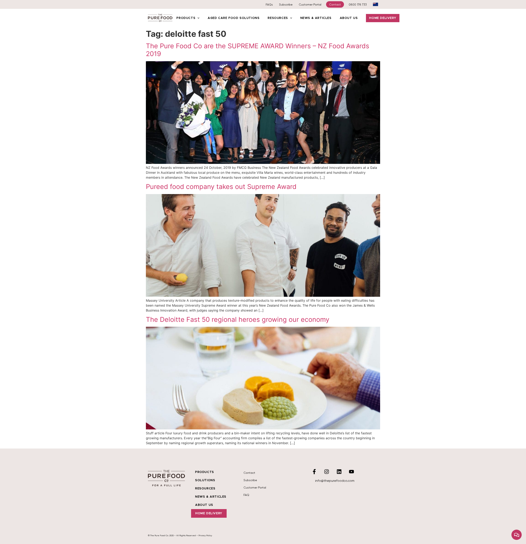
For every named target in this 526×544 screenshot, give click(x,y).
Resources (278, 18)
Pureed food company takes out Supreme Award (221, 187)
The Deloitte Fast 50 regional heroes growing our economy (237, 319)
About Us (349, 18)
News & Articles (316, 18)
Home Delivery (382, 18)
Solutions (205, 480)
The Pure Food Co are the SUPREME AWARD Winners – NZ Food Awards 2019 (257, 50)
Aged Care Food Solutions (234, 18)
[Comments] (516, 535)
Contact (335, 4)
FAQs (269, 4)
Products (185, 18)
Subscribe (286, 4)
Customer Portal (310, 4)
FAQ (246, 495)
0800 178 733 (358, 4)
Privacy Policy (205, 535)
